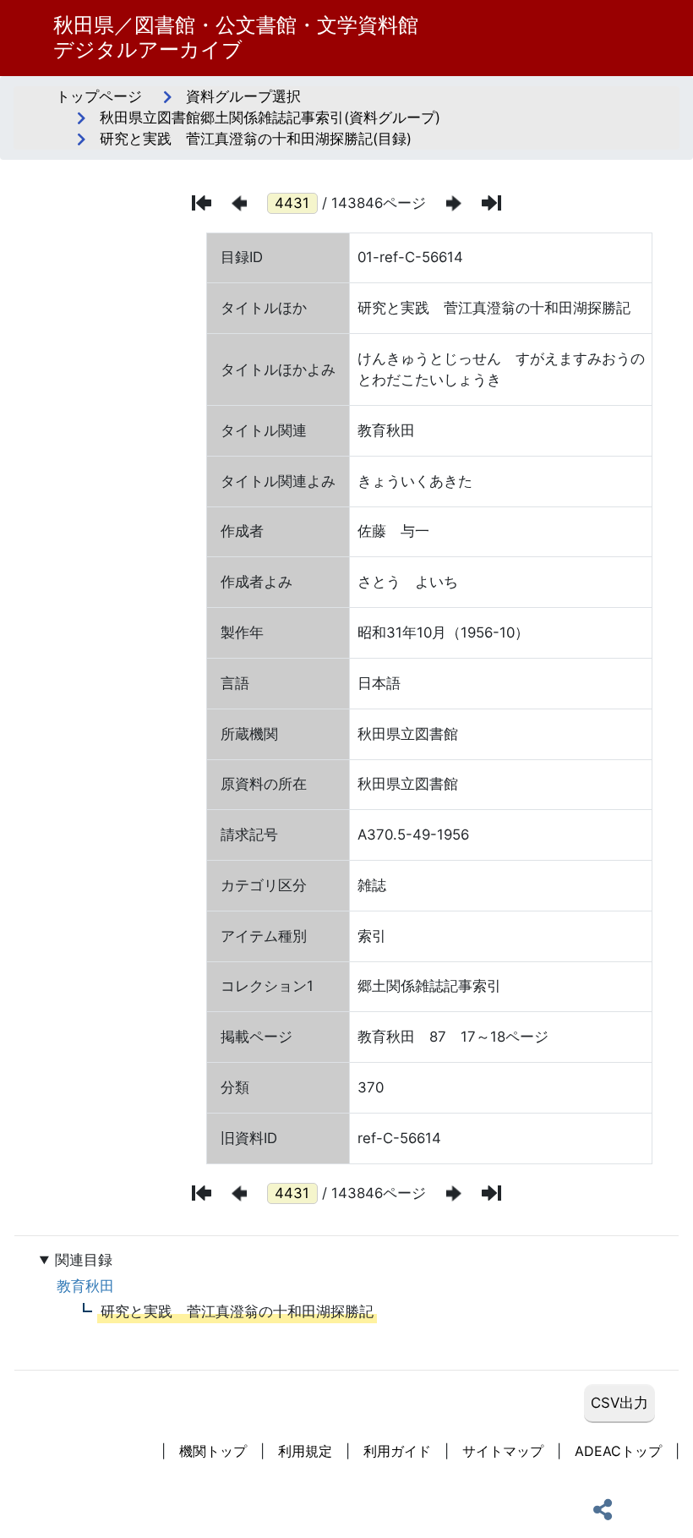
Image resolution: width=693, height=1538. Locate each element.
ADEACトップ (618, 1450)
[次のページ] (453, 203)
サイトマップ (502, 1450)
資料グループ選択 (243, 96)
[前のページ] (239, 203)
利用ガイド (397, 1450)
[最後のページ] (491, 203)
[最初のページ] (201, 203)
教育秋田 (85, 1286)
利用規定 (305, 1450)
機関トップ (213, 1450)
